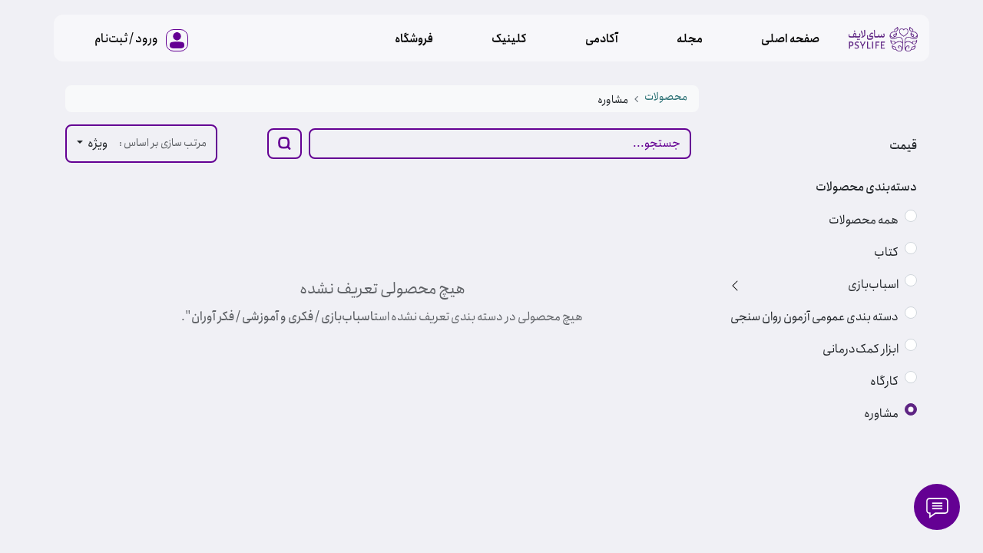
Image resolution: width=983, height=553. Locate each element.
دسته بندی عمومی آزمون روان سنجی (814, 316)
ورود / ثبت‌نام (126, 38)
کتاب (886, 252)
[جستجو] (284, 143)
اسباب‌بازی (873, 284)
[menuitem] (790, 39)
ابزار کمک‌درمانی (860, 349)
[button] (92, 143)
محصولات (665, 96)
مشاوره (881, 413)
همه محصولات (864, 220)
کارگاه (884, 381)
